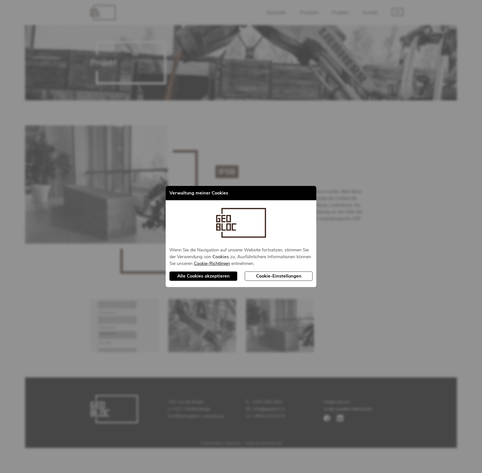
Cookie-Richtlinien (212, 263)
